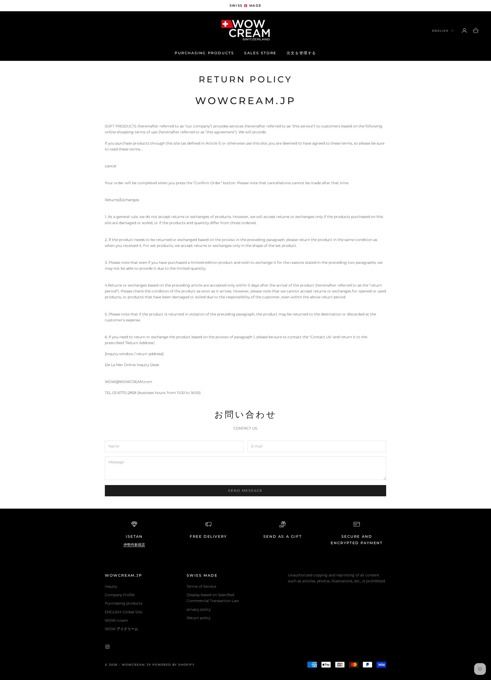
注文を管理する (301, 53)
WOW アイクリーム (121, 629)
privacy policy (199, 609)
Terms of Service (201, 586)
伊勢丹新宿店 (134, 544)
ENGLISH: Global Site (123, 612)
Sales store (260, 53)
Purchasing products (204, 53)
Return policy (198, 618)
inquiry (111, 586)
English (440, 30)
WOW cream (116, 620)
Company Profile (120, 595)
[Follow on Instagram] (107, 646)
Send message (245, 490)
